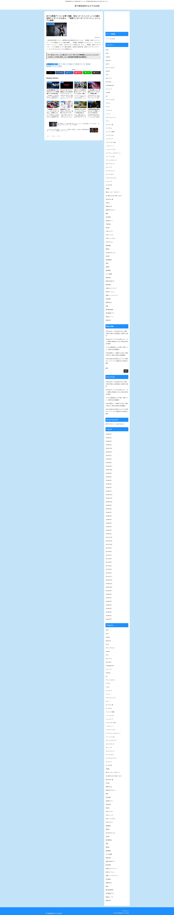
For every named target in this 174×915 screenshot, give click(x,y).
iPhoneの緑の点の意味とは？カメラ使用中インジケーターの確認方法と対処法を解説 (117, 361)
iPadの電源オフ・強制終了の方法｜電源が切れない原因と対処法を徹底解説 (117, 354)
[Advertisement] (117, 21)
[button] (96, 72)
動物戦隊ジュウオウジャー (53, 66)
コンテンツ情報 (51, 64)
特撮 (60, 66)
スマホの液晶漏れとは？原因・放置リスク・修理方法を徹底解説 (117, 348)
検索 (106, 368)
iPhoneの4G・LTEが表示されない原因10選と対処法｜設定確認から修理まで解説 (117, 333)
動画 (56, 64)
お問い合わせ (125, 910)
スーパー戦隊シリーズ (64, 64)
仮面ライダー (72, 64)
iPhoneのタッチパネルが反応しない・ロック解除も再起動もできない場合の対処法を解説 (117, 341)
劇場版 (89, 64)
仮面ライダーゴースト (81, 64)
